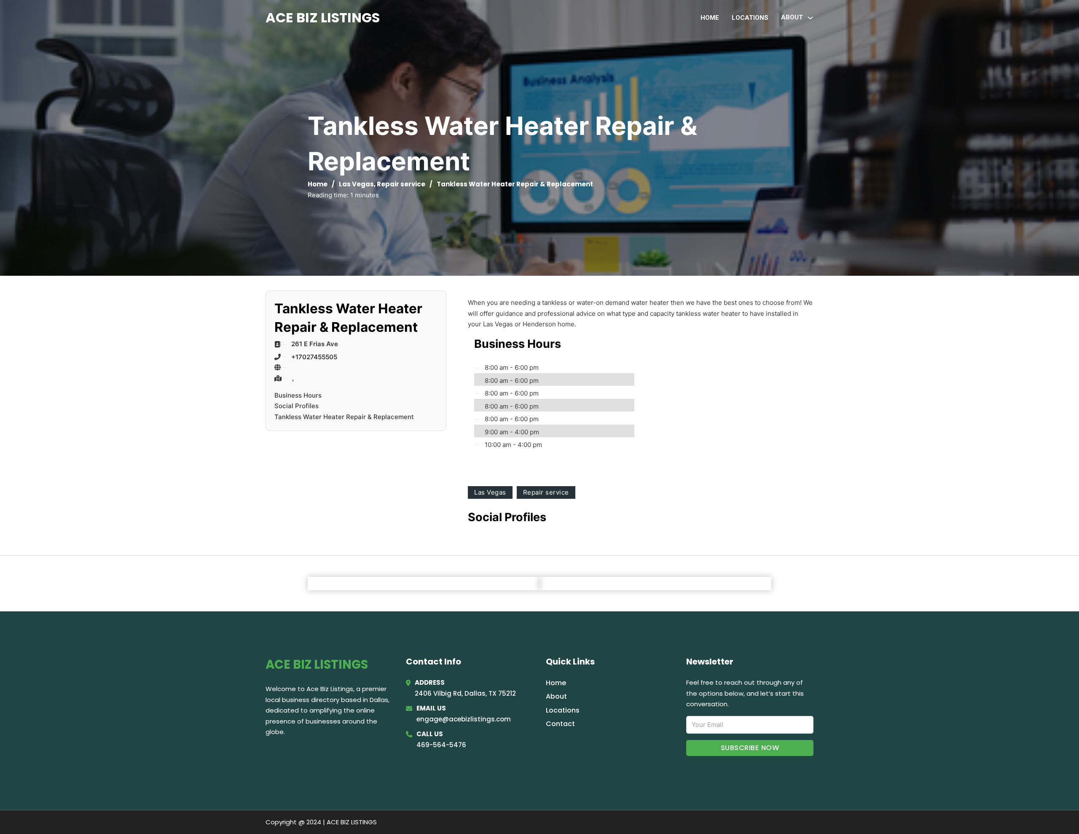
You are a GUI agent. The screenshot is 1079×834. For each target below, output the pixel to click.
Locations (750, 18)
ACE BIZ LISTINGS (323, 17)
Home (710, 18)
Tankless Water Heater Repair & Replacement (344, 417)
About (556, 696)
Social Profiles (296, 406)
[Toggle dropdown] (810, 18)
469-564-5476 (441, 744)
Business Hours (298, 395)
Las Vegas (356, 184)
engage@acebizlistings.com (463, 719)
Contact (560, 724)
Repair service (401, 184)
